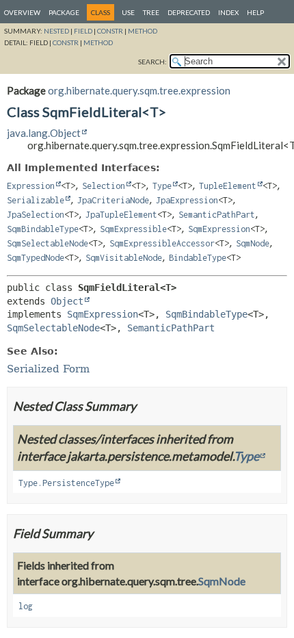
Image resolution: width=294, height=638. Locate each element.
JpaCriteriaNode (113, 200)
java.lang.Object (44, 133)
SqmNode (252, 243)
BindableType (197, 258)
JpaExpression (187, 200)
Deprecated (189, 12)
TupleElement (227, 186)
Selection (103, 186)
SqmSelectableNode (47, 243)
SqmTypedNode (35, 258)
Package (64, 12)
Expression (31, 186)
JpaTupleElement (121, 214)
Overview (22, 12)
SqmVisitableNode (123, 258)
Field (83, 31)
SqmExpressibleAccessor (162, 243)
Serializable (35, 200)
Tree (151, 12)
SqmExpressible (133, 229)
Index (228, 12)
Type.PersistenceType (66, 483)
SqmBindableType (43, 229)
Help (255, 12)
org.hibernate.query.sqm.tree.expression (139, 90)
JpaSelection (35, 214)
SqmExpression (219, 229)
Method (142, 31)
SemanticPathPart (216, 214)
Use (128, 12)
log (25, 606)
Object (67, 301)
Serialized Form (48, 369)
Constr (110, 31)
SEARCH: (152, 62)
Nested (56, 31)
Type (162, 186)
